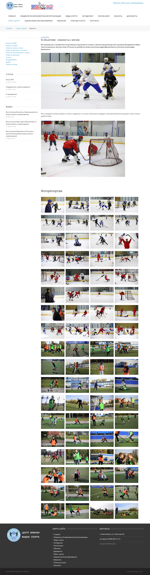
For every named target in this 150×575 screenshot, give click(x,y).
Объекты (118, 16)
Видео (8, 62)
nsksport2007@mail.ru (108, 544)
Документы (132, 16)
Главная (12, 16)
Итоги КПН (10, 80)
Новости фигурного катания (16, 50)
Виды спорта (71, 16)
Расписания (103, 16)
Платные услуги (78, 21)
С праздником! (11, 94)
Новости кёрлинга (12, 55)
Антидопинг (87, 16)
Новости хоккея (12, 46)
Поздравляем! (11, 60)
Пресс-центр (14, 21)
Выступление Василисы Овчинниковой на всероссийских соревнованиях (22, 113)
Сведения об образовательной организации (40, 16)
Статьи (8, 57)
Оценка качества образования (38, 21)
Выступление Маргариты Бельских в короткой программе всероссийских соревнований (20, 133)
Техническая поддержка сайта (134, 571)
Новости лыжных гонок (14, 48)
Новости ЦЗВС (11, 43)
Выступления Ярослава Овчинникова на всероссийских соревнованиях (21, 123)
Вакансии (61, 21)
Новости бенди (11, 64)
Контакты (94, 21)
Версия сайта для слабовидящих (128, 3)
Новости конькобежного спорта (18, 53)
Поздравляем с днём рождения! (18, 87)
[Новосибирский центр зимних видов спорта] (17, 5)
